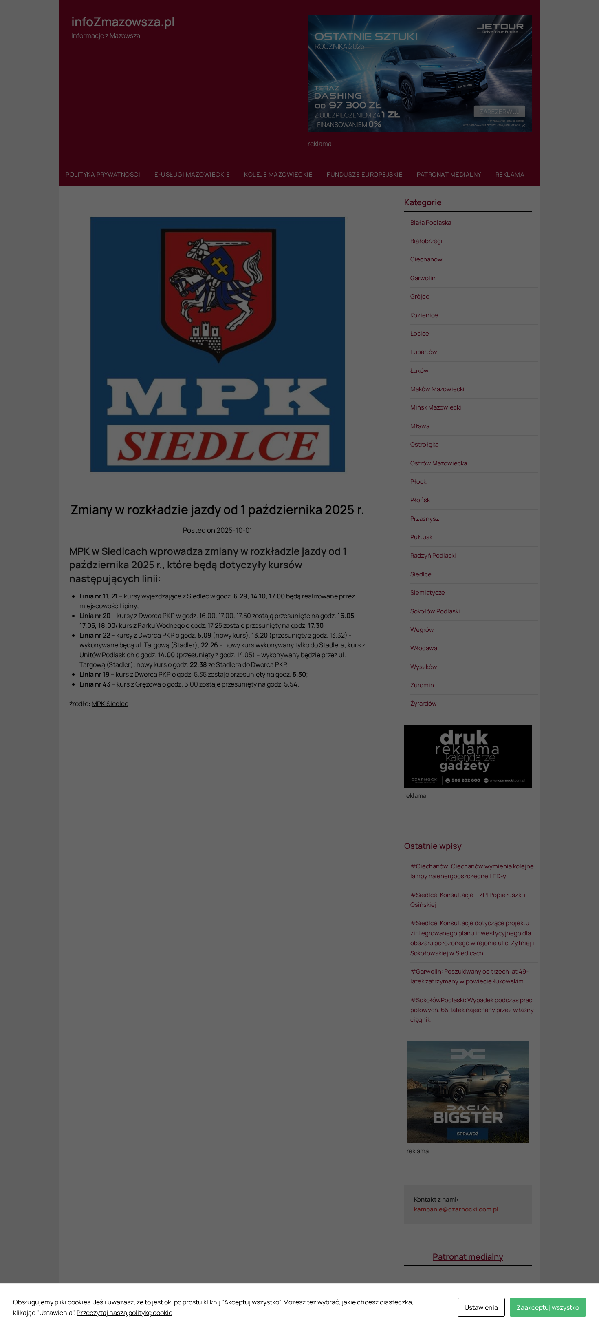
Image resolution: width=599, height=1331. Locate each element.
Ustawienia (481, 1307)
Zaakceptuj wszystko (548, 1307)
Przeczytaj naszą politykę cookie (124, 1312)
